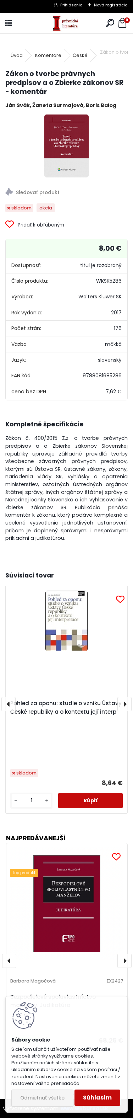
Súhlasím (97, 1097)
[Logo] (66, 23)
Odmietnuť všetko (42, 1098)
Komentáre (48, 55)
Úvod (17, 55)
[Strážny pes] (66, 193)
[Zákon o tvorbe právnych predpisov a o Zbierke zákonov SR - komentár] (66, 146)
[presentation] (8, 704)
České (80, 55)
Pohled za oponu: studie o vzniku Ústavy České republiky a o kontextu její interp (66, 707)
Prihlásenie (71, 5)
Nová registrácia (111, 5)
